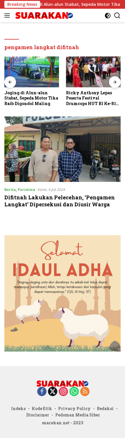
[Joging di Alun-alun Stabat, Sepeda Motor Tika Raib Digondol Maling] (31, 71)
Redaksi (105, 408)
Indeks (18, 408)
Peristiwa (26, 189)
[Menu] (8, 15)
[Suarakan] (43, 15)
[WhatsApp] (74, 392)
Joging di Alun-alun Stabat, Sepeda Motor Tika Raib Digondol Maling (31, 98)
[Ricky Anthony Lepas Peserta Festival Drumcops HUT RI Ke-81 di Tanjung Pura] (93, 71)
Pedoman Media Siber (77, 415)
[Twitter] (52, 392)
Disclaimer (37, 415)
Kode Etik (42, 408)
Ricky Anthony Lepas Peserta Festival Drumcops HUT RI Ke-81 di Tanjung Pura (91, 98)
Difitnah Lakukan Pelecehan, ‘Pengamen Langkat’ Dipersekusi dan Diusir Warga (59, 201)
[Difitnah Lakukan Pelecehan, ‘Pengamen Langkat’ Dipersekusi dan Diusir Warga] (62, 149)
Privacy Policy (74, 408)
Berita (10, 189)
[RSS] (85, 392)
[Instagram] (63, 392)
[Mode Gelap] (107, 15)
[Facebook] (42, 392)
